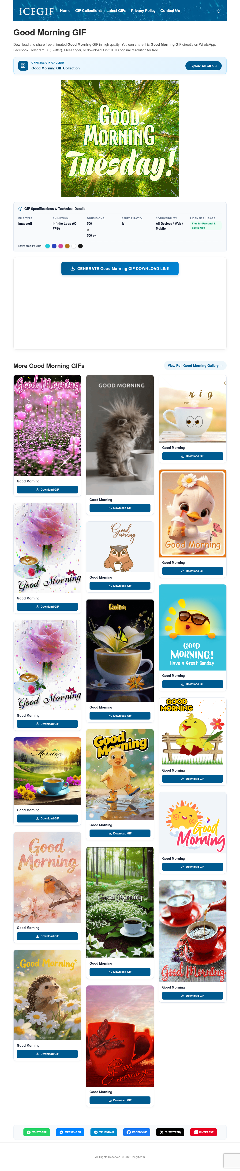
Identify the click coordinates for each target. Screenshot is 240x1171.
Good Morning (28, 481)
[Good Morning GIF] (47, 425)
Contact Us (170, 10)
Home (65, 10)
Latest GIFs (116, 10)
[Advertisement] (120, 312)
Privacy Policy (143, 10)
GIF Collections (88, 10)
